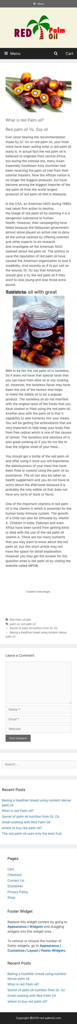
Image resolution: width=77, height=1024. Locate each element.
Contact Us (15, 880)
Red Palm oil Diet (20, 619)
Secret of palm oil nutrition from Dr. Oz (34, 628)
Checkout (14, 875)
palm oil (14, 624)
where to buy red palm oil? (22, 828)
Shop (11, 897)
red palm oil (28, 624)
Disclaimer (15, 886)
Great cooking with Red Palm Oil (26, 822)
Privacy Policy (17, 892)
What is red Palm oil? (17, 811)
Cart (69, 53)
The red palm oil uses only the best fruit (32, 833)
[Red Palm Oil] (38, 27)
